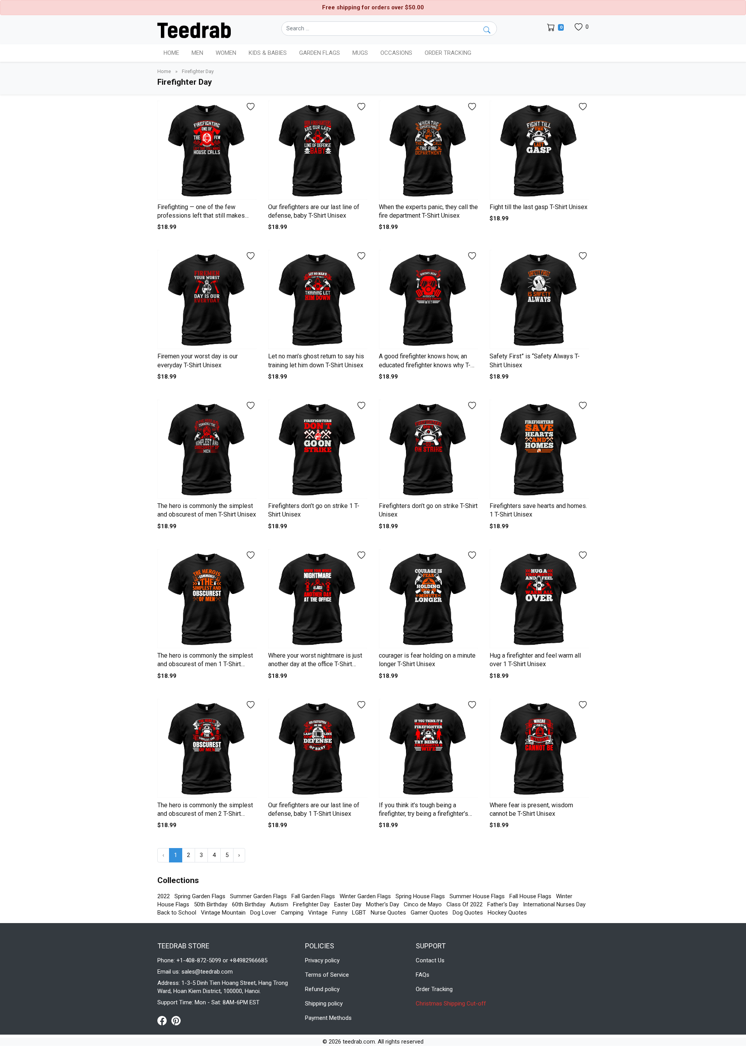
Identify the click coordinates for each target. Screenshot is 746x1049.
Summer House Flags (477, 896)
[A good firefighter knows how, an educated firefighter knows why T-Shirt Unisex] (428, 299)
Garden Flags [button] (319, 52)
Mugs (360, 52)
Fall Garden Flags (313, 896)
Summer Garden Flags (258, 896)
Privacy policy (322, 960)
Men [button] (197, 52)
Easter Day (347, 904)
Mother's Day (382, 904)
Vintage (318, 912)
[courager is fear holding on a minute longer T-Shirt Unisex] (428, 598)
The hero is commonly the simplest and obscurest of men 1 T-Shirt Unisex (205, 664)
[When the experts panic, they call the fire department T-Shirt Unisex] (428, 150)
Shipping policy (324, 1003)
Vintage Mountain (223, 912)
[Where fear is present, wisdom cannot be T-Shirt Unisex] (539, 748)
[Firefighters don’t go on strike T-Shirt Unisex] (428, 449)
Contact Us (430, 960)
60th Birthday (248, 904)
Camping (292, 912)
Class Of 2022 (464, 904)
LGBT (359, 912)
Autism (279, 904)
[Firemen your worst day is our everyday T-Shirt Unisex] (206, 299)
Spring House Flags (420, 896)
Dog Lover (263, 912)
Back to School (176, 912)
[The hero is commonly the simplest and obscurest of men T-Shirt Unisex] (206, 449)
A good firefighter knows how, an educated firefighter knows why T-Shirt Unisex (425, 365)
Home (171, 52)
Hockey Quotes (507, 912)
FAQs (422, 974)
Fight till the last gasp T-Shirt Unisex (538, 207)
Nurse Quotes (388, 912)
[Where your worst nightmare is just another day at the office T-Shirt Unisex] (317, 598)
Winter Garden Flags (365, 896)
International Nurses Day (554, 904)
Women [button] (226, 52)
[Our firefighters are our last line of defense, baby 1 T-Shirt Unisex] (317, 748)
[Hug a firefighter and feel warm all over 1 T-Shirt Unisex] (539, 598)
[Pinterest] (176, 1020)
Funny (339, 912)
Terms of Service (327, 974)
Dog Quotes (468, 912)
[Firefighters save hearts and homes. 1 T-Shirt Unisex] (539, 449)
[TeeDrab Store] (194, 29)
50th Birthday (210, 904)
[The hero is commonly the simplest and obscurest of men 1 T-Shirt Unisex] (206, 598)
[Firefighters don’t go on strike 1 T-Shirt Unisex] (317, 449)
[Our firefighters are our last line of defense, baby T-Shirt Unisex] (317, 150)
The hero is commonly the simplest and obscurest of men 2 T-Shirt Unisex (205, 813)
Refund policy (322, 989)
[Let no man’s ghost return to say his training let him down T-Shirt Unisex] (317, 299)
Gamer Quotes (429, 912)
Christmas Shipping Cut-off (451, 1003)
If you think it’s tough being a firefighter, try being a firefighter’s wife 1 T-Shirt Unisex (423, 813)
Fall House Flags (530, 896)
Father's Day (502, 904)
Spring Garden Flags (199, 896)
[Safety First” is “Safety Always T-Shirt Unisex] (539, 299)
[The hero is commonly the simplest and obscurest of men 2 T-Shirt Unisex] (206, 748)
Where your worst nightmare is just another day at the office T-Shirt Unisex (315, 664)
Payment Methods (328, 1017)
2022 (163, 896)
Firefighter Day (311, 904)
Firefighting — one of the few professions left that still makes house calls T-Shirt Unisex (201, 215)
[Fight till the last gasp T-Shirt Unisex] (539, 150)
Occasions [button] (396, 52)
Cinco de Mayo (423, 904)
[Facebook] (164, 1020)
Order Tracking (448, 52)
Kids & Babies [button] (268, 52)
